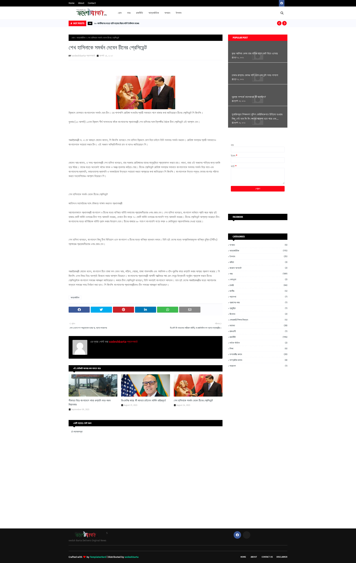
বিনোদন (258, 314)
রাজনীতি (258, 337)
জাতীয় (258, 291)
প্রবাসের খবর (258, 302)
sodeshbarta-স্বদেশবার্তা (83, 55)
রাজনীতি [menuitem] (139, 12)
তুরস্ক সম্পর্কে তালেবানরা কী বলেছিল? (249, 97)
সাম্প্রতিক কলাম (258, 360)
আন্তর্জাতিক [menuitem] (154, 12)
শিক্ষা (258, 348)
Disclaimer (281, 557)
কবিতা (258, 262)
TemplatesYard (98, 557)
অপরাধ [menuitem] (167, 12)
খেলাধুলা (258, 279)
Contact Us (267, 557)
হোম (73, 37)
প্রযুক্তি (258, 308)
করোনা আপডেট (258, 268)
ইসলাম (258, 256)
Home (72, 3)
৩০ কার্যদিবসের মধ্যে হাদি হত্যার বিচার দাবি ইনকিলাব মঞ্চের (116, 23)
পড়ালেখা (258, 296)
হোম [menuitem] (119, 12)
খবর (258, 273)
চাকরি (258, 285)
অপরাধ (258, 245)
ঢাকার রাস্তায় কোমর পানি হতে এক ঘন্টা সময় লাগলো (255, 75)
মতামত (258, 325)
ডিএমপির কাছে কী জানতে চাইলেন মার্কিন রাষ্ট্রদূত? (143, 400)
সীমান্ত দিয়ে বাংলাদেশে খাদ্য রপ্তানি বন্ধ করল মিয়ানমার (90, 402)
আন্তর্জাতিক (81, 37)
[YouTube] (246, 535)
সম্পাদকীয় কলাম (258, 354)
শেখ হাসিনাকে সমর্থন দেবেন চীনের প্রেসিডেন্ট (193, 400)
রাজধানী (258, 331)
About (81, 3)
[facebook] (281, 3)
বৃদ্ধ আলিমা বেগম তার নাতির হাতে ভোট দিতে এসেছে (255, 53)
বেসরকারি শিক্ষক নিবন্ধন (258, 319)
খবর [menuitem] (129, 12)
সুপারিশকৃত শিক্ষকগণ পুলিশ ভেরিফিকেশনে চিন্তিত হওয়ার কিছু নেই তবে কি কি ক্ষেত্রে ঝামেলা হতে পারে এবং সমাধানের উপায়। (257, 117)
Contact (92, 3)
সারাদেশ (258, 365)
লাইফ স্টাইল (258, 342)
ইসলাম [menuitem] (178, 12)
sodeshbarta (132, 557)
